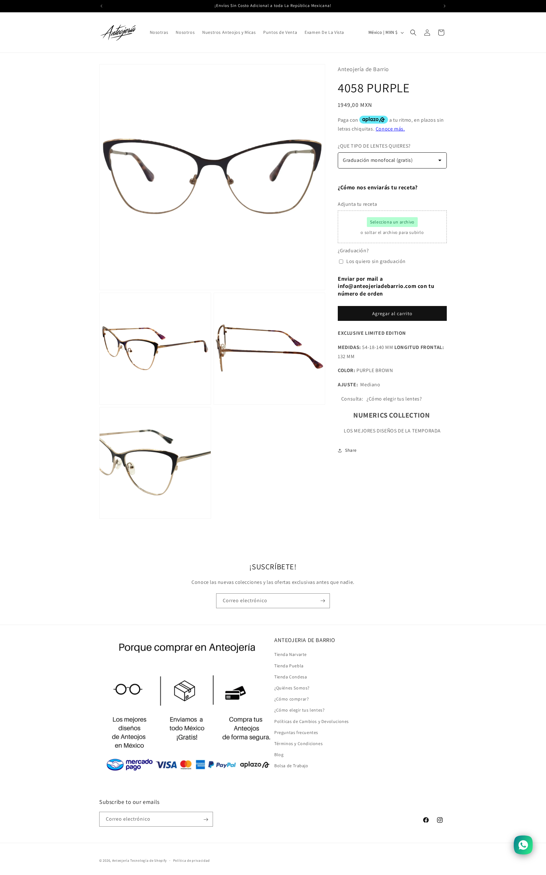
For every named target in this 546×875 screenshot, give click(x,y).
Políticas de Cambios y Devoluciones (311, 721)
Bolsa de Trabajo (291, 765)
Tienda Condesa (290, 677)
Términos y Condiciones (298, 743)
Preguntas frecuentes (296, 732)
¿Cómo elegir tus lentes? (299, 710)
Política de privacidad (191, 860)
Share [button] (351, 450)
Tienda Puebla (289, 666)
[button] (413, 33)
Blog (278, 754)
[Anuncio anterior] (101, 6)
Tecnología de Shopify (148, 860)
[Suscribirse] (323, 600)
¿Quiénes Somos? (292, 688)
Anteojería (121, 860)
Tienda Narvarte (290, 655)
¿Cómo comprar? (291, 699)
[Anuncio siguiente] (445, 6)
